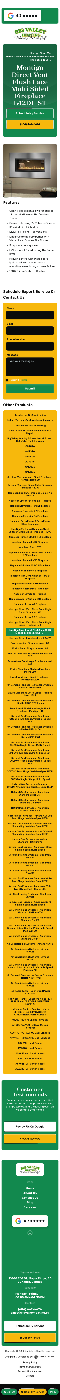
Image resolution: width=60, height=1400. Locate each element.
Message (12, 354)
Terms (24, 380)
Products (21, 56)
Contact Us (30, 1197)
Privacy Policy (30, 1362)
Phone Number (16, 339)
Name (10, 308)
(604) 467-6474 (30, 1309)
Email (10, 323)
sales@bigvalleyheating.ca (30, 1312)
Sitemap (30, 1375)
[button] (53, 1392)
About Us (30, 1193)
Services (30, 1207)
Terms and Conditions (30, 1367)
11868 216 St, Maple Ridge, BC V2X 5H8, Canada (30, 1280)
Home (9, 56)
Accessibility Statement (30, 1371)
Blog (30, 1202)
